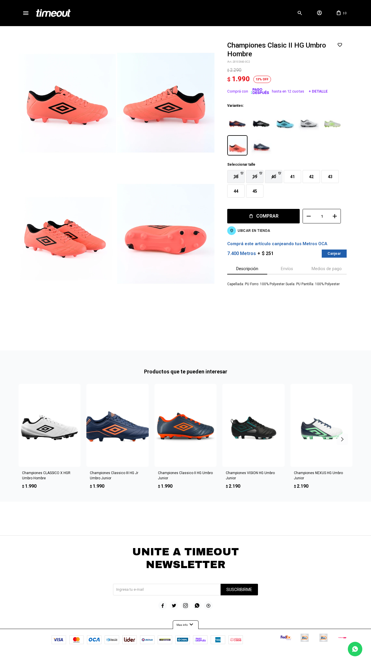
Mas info (186, 625)
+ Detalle (318, 91)
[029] (261, 121)
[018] (237, 121)
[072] (285, 121)
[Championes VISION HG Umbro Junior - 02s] (253, 425)
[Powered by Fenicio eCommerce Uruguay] (209, 657)
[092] (309, 121)
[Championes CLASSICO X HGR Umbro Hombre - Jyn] (50, 425)
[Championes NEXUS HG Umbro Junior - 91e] (321, 425)
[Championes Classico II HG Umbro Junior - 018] (185, 425)
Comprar (267, 216)
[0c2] (237, 145)
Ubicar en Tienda (254, 231)
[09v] (332, 121)
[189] (261, 145)
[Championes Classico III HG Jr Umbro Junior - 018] (117, 425)
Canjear (334, 253)
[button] (299, 13)
